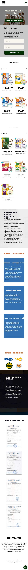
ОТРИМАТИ (14, 52)
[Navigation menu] (26, 2)
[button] (14, 20)
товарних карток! (13, 397)
